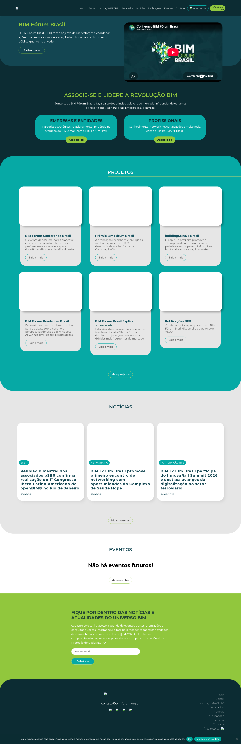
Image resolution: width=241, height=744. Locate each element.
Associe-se (218, 8)
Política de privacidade (208, 739)
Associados (127, 8)
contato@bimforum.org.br (120, 703)
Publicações (154, 8)
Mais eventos (120, 580)
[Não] (237, 739)
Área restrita (199, 8)
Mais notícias (120, 520)
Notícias (140, 8)
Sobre (220, 698)
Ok (189, 739)
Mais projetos (120, 374)
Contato (180, 8)
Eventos (168, 8)
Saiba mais (32, 50)
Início (82, 8)
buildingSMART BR (108, 8)
